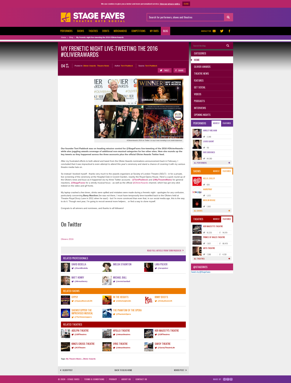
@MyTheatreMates (162, 179)
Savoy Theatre (163, 344)
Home (197, 60)
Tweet (166, 70)
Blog (165, 31)
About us (126, 379)
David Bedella (79, 264)
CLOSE (186, 3)
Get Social (200, 87)
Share (181, 70)
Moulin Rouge (209, 200)
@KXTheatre (79, 348)
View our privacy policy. (170, 4)
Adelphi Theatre (80, 330)
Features (199, 80)
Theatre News (103, 66)
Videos (197, 94)
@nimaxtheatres (123, 334)
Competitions (138, 31)
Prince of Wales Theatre (214, 237)
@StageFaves (78, 182)
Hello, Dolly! (209, 178)
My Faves (154, 31)
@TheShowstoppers (83, 317)
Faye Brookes (209, 152)
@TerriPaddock (140, 179)
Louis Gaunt (208, 141)
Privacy (113, 379)
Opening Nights (202, 115)
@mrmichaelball (123, 281)
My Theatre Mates (74, 359)
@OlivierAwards (140, 182)
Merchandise (120, 31)
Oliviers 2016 (67, 239)
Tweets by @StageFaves (200, 271)
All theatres (199, 258)
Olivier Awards (89, 66)
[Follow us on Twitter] (222, 31)
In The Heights (121, 297)
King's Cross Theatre (83, 344)
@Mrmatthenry (80, 281)
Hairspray (207, 189)
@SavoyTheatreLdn (166, 348)
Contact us (141, 379)
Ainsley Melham (210, 130)
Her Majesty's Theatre (167, 330)
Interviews (200, 108)
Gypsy (75, 297)
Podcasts (199, 101)
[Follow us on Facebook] (229, 31)
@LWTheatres (80, 334)
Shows (80, 31)
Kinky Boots (161, 297)
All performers (200, 162)
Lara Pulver (161, 264)
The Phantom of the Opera (127, 310)
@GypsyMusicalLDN (83, 301)
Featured (227, 123)
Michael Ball (120, 277)
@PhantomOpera (123, 314)
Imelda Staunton (122, 264)
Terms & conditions (94, 379)
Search (227, 45)
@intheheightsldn (123, 301)
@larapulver (163, 268)
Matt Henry (78, 277)
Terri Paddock (127, 66)
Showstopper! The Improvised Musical (82, 311)
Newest (216, 123)
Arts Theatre (209, 248)
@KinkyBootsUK (165, 301)
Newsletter (206, 31)
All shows (198, 210)
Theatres (93, 31)
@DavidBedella (81, 268)
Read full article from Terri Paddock (164, 250)
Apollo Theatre (121, 330)
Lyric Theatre (120, 344)
